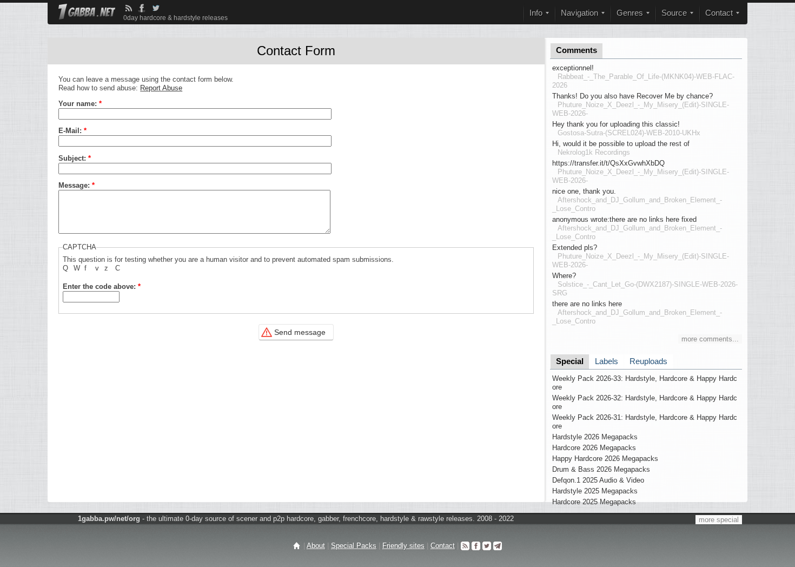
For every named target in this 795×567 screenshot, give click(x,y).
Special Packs (353, 546)
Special (570, 361)
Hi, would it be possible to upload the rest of (621, 144)
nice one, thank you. (584, 191)
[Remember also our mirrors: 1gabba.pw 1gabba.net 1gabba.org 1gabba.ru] (86, 13)
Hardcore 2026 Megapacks (594, 448)
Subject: (74, 158)
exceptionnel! (573, 68)
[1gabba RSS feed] (128, 8)
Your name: (80, 104)
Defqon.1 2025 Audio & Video (598, 480)
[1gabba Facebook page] (141, 8)
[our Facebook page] (476, 546)
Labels (606, 361)
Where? (564, 276)
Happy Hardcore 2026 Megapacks (605, 458)
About (316, 546)
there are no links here (587, 304)
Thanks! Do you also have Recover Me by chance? (632, 96)
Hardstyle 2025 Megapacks (595, 491)
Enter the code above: (102, 286)
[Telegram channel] (497, 546)
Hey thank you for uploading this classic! (616, 124)
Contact (442, 546)
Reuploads (648, 361)
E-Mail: (72, 131)
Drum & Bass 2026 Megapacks (601, 469)
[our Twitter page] (486, 546)
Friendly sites (403, 546)
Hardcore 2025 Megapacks (594, 502)
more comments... (710, 339)
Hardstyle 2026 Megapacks (595, 437)
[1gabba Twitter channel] (155, 8)
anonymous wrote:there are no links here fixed (624, 219)
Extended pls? (574, 247)
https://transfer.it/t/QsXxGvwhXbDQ (608, 163)
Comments (576, 50)
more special (719, 520)
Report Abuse (161, 88)
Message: (76, 185)
